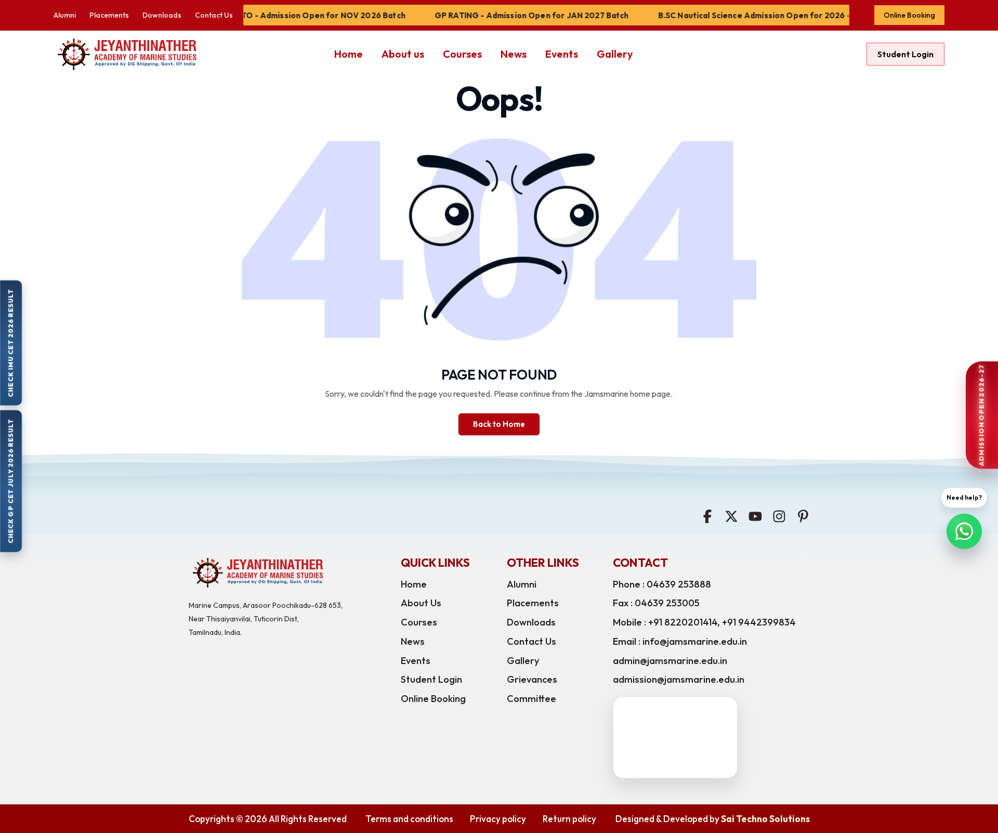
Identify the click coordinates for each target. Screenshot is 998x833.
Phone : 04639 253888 (662, 584)
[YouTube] (755, 515)
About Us (421, 603)
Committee (531, 699)
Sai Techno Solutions (765, 818)
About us (403, 53)
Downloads (161, 15)
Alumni (65, 15)
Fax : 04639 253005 (656, 603)
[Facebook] (707, 515)
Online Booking (909, 15)
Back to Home (499, 424)
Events (561, 53)
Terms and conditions (409, 818)
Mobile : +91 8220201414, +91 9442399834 (704, 622)
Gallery (615, 53)
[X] (731, 515)
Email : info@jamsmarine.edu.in (680, 641)
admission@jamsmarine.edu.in (678, 679)
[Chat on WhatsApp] (964, 532)
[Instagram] (779, 515)
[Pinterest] (803, 515)
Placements (109, 15)
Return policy (569, 818)
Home (348, 53)
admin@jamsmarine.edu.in (670, 661)
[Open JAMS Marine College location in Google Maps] (691, 737)
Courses (462, 53)
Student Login (905, 54)
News (514, 53)
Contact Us (214, 15)
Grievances (532, 679)
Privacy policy (498, 818)
